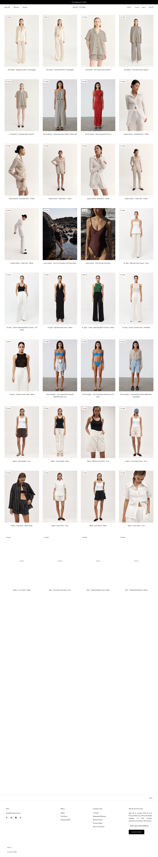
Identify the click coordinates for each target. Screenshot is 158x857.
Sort (150, 798)
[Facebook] (6, 817)
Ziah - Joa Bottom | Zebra (22, 654)
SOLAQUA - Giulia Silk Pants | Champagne (60, 70)
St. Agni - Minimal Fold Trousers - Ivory (136, 263)
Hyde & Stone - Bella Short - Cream (60, 199)
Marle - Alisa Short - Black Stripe (21, 526)
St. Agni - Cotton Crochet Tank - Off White (136, 327)
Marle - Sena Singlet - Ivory (22, 461)
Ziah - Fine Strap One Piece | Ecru (60, 590)
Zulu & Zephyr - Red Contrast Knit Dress (98, 134)
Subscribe (136, 832)
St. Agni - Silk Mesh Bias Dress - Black (60, 327)
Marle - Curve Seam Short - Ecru (136, 461)
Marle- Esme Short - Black (98, 526)
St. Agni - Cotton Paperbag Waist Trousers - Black (98, 327)
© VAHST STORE (12, 852)
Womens (16, 7)
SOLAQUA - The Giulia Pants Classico (136, 70)
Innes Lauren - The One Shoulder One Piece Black (60, 263)
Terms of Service (98, 827)
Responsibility (65, 820)
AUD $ (129, 7)
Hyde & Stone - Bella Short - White (98, 199)
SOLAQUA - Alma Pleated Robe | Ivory (136, 719)
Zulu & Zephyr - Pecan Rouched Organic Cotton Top (60, 134)
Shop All (7, 7)
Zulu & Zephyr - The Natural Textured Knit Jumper (60, 783)
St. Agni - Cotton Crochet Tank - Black (21, 394)
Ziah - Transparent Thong (98, 654)
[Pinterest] (16, 817)
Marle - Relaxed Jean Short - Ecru (98, 461)
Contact (96, 813)
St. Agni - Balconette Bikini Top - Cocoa (136, 654)
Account (137, 7)
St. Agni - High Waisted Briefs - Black (98, 719)
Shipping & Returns (99, 816)
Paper (63, 813)
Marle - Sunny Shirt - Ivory (136, 526)
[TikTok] (20, 817)
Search (144, 7)
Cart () (151, 7)
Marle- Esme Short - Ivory (60, 526)
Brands (25, 7)
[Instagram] (11, 817)
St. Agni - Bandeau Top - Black (22, 719)
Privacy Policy (97, 823)
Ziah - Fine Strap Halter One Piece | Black (60, 654)
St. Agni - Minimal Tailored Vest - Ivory (136, 783)
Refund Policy (97, 820)
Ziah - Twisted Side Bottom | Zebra (136, 590)
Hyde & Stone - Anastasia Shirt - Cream (22, 199)
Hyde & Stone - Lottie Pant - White (22, 263)
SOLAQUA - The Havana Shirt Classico (98, 70)
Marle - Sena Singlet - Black (60, 461)
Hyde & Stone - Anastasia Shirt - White (136, 134)
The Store (64, 816)
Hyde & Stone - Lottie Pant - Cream (136, 199)
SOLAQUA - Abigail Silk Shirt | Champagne (22, 70)
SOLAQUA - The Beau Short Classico (22, 134)
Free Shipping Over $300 (79, 2)
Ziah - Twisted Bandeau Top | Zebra (98, 590)
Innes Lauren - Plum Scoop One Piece (98, 263)
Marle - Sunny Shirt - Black (22, 590)
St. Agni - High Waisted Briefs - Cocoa (60, 719)
